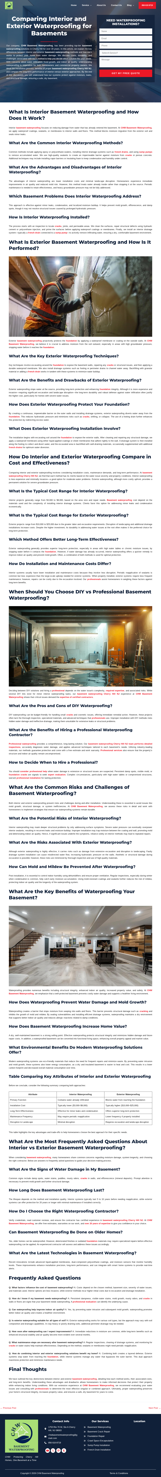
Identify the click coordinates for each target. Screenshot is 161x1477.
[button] (147, 5)
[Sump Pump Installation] (97, 1445)
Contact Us (116, 5)
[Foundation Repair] (94, 1436)
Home (74, 5)
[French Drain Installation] (97, 1449)
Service (85, 5)
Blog (129, 5)
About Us (101, 5)
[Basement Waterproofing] (97, 1427)
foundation (48, 347)
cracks (110, 365)
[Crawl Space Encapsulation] (98, 1440)
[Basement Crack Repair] (97, 1431)
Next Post (155, 1408)
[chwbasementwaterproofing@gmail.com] (60, 1436)
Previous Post (8, 1408)
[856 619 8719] (52, 1442)
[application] (90, 5)
